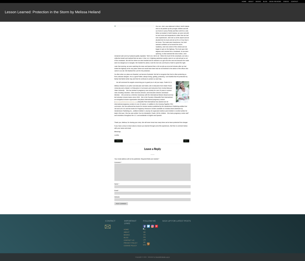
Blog (126, 237)
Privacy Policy (130, 243)
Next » (186, 141)
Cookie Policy (130, 246)
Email (116, 190)
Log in (168, 257)
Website (117, 197)
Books (127, 235)
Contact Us (129, 240)
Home (126, 229)
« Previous (119, 141)
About (126, 232)
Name (116, 184)
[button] (300, 1)
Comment (118, 162)
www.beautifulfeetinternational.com (126, 102)
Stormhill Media (160, 257)
